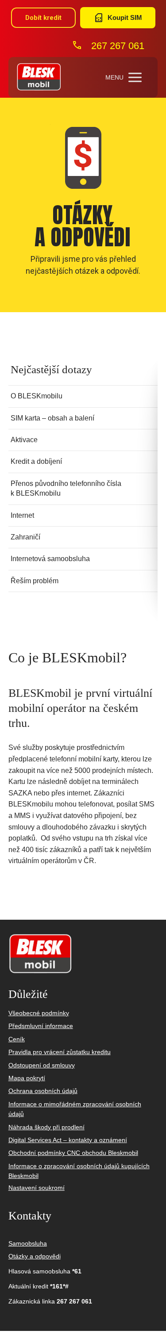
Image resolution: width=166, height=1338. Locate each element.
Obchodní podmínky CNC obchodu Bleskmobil (73, 1152)
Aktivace (24, 439)
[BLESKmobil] (38, 77)
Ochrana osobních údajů (42, 1090)
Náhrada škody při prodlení (46, 1127)
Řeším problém (34, 581)
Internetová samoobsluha (50, 558)
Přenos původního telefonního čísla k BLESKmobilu (66, 488)
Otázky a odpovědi (34, 1256)
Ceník (16, 1039)
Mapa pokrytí (26, 1078)
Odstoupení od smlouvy (41, 1065)
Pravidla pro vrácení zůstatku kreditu (59, 1051)
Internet (22, 515)
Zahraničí (25, 537)
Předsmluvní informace (40, 1025)
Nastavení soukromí (36, 1187)
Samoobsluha (27, 1243)
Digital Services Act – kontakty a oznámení (67, 1139)
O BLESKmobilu (36, 396)
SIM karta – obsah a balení (52, 418)
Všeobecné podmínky (38, 1013)
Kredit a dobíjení (36, 461)
